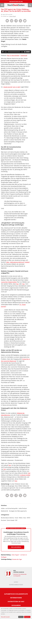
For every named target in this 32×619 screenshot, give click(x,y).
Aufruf (16, 582)
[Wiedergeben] (3, 52)
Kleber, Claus (22, 518)
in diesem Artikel (25, 475)
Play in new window (13, 55)
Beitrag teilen (7, 20)
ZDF (16, 520)
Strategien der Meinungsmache (18, 511)
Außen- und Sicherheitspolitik (9, 508)
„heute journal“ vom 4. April (11, 87)
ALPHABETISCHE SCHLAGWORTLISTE (16, 594)
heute (16, 518)
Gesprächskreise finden (16, 584)
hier (17, 284)
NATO (28, 518)
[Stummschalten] (25, 52)
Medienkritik (4, 511)
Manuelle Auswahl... (5, 616)
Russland (3, 520)
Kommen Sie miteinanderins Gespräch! (20, 575)
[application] (16, 51)
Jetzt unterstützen (16, 547)
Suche (30, 5)
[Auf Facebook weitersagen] (16, 22)
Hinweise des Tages (17, 559)
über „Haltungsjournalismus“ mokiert (18, 262)
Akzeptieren (27, 616)
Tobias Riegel (12, 16)
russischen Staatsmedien (9, 282)
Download (24, 55)
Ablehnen (21, 616)
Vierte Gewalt (10, 520)
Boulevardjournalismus (7, 518)
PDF (11, 20)
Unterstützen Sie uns (16, 1)
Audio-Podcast (23, 508)
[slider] (28, 51)
